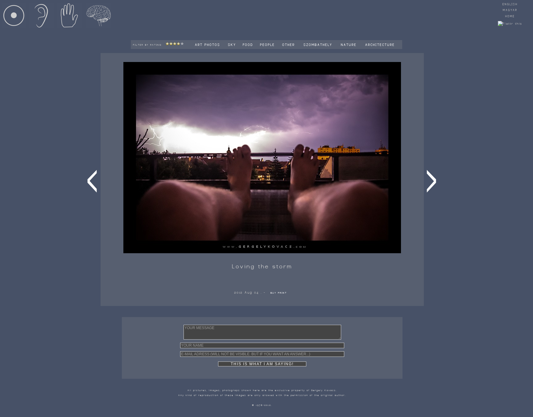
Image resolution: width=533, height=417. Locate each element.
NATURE (349, 45)
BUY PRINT (278, 292)
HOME (510, 16)
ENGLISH (510, 4)
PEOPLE (268, 45)
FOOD (249, 45)
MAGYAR (510, 10)
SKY (233, 45)
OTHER (289, 45)
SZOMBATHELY (319, 45)
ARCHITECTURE (381, 45)
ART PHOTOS (208, 45)
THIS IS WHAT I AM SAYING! (262, 364)
